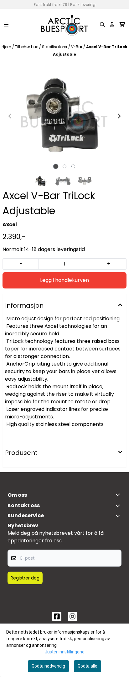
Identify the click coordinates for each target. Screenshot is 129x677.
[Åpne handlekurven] (122, 25)
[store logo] (64, 24)
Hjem (7, 46)
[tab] (56, 166)
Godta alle (87, 666)
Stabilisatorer (55, 46)
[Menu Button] (6, 25)
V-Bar (77, 46)
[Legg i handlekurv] (64, 280)
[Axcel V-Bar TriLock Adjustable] (64, 116)
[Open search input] (102, 24)
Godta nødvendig (48, 666)
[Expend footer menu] (119, 515)
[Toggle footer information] (119, 494)
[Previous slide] (10, 116)
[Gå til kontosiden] (112, 25)
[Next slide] (119, 116)
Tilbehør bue (27, 46)
